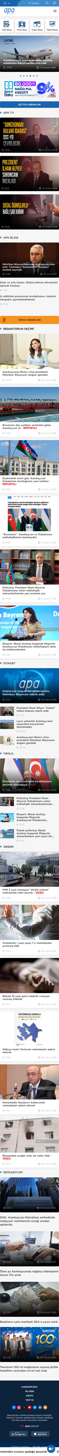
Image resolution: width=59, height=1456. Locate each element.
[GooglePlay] (19, 1434)
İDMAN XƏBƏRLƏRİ (29, 320)
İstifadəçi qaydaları (20, 1446)
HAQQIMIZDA (29, 1386)
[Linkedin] (40, 1407)
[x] (24, 1407)
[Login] (54, 3)
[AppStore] (40, 1434)
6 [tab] (37, 76)
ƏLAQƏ (29, 1391)
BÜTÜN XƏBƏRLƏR (29, 104)
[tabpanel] (29, 54)
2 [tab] (24, 76)
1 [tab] (20, 76)
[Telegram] (35, 1407)
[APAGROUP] (29, 1426)
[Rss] (45, 1407)
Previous (4, 54)
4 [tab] (30, 76)
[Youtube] (29, 1407)
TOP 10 (30, 1400)
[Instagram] (19, 1407)
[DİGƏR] (54, 11)
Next (54, 54)
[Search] (47, 3)
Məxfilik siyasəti (40, 1446)
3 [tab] (27, 76)
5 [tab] (33, 76)
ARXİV (29, 1395)
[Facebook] (14, 1407)
